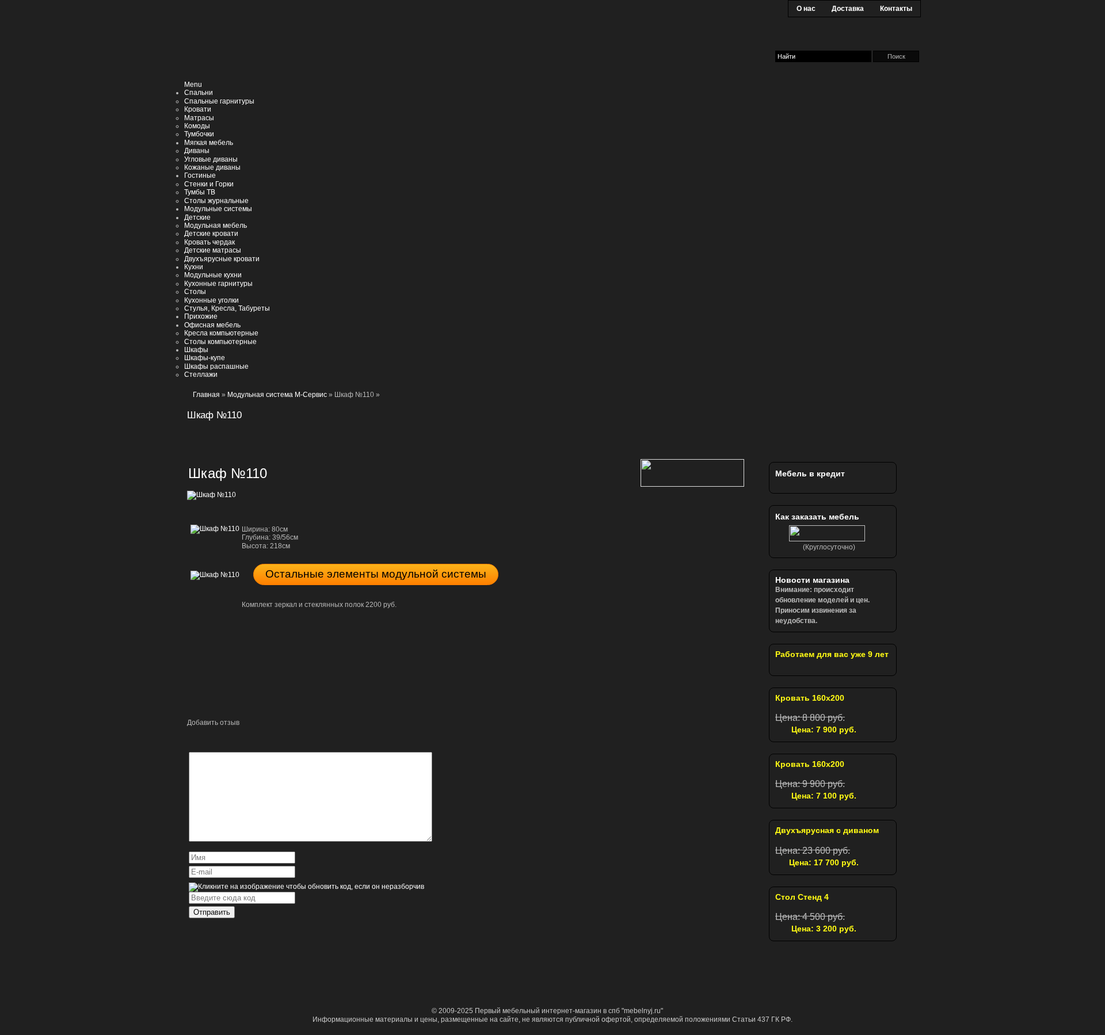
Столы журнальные (216, 201)
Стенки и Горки (209, 184)
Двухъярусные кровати (222, 259)
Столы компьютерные (220, 342)
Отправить (211, 912)
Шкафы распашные (216, 366)
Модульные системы (218, 209)
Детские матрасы (212, 250)
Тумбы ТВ (199, 192)
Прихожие (201, 316)
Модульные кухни (213, 275)
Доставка (848, 9)
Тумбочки (199, 134)
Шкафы (196, 350)
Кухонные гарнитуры (218, 284)
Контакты (896, 9)
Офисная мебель (212, 325)
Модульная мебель (215, 225)
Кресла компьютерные (221, 333)
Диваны (196, 151)
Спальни (198, 93)
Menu (193, 85)
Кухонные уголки (211, 300)
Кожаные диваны (212, 167)
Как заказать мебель (817, 516)
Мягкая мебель (208, 143)
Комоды (197, 126)
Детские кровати (211, 234)
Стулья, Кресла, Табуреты (227, 308)
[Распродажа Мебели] (840, 425)
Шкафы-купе (204, 358)
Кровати (197, 109)
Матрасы (199, 118)
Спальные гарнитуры (219, 101)
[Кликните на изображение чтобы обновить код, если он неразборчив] (306, 887)
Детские (197, 217)
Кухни (193, 267)
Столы (195, 292)
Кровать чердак (209, 242)
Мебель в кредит (810, 473)
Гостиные (200, 175)
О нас (806, 9)
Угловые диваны (211, 159)
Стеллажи (201, 375)
